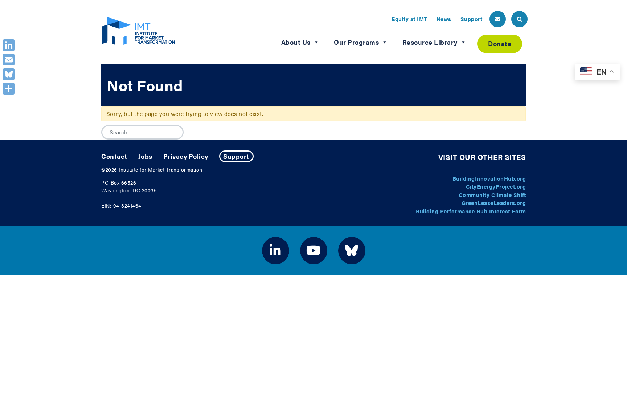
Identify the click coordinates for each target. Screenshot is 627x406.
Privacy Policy (185, 156)
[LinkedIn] (8, 45)
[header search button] (519, 19)
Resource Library (430, 42)
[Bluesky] (8, 74)
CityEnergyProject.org (496, 186)
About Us (296, 42)
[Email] (8, 59)
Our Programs (356, 42)
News (444, 19)
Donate (499, 43)
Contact (114, 156)
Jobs (145, 156)
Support (471, 19)
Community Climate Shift (492, 194)
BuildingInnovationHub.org (489, 178)
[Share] (8, 88)
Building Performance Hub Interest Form (471, 211)
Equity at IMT (409, 19)
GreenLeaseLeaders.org (494, 202)
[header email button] (497, 19)
